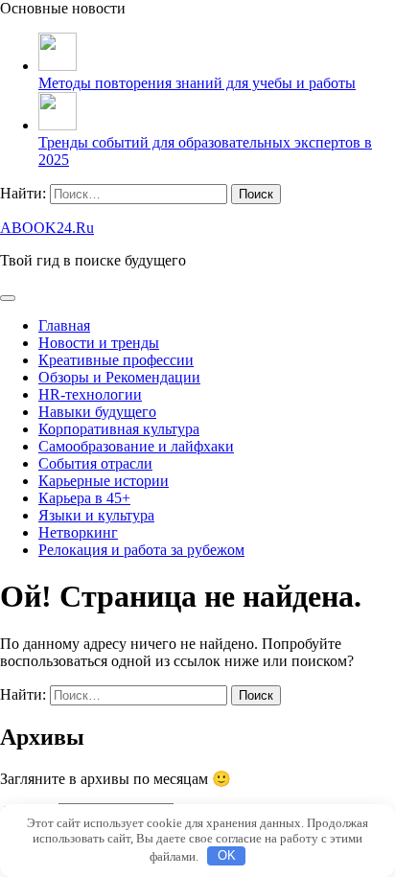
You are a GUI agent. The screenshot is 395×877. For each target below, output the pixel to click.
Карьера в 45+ (84, 498)
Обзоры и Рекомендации (119, 377)
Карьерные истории (103, 481)
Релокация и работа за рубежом (141, 550)
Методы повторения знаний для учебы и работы (197, 83)
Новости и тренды (98, 343)
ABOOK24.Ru (47, 227)
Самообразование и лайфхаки (136, 446)
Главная (64, 325)
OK (227, 855)
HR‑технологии (90, 394)
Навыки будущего (97, 412)
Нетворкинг (78, 532)
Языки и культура (96, 515)
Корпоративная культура (118, 429)
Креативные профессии (116, 360)
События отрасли (95, 463)
